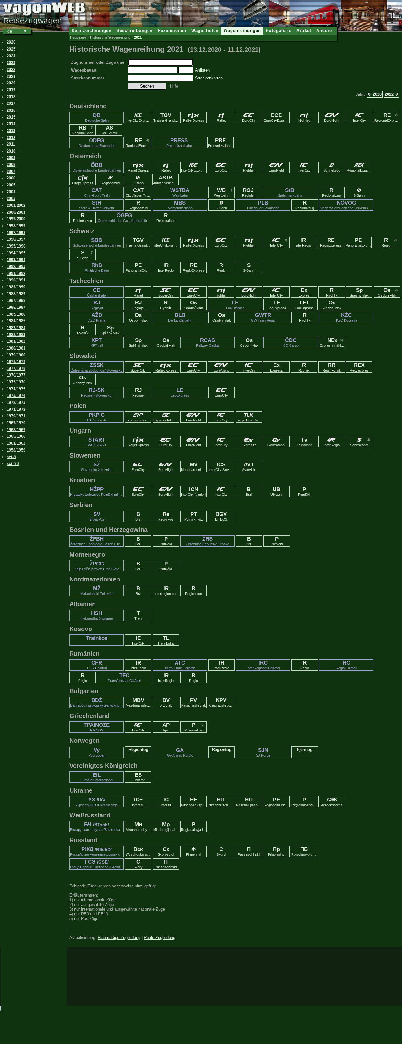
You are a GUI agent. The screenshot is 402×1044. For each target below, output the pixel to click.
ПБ (304, 851)
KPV (221, 702)
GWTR (263, 317)
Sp (359, 292)
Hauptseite (78, 37)
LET (304, 305)
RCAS (207, 342)
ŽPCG (96, 566)
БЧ (97, 827)
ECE (277, 117)
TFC (124, 677)
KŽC (346, 317)
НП (249, 802)
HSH (97, 615)
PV (193, 702)
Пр (276, 851)
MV (194, 467)
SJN (263, 752)
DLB (180, 317)
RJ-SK (97, 392)
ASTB (166, 180)
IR (303, 242)
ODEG (97, 142)
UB (276, 491)
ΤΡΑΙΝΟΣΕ (97, 727)
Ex (304, 292)
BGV (221, 516)
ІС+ (138, 802)
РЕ (277, 802)
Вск (138, 851)
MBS (180, 205)
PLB (263, 205)
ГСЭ (97, 864)
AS (109, 130)
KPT (97, 342)
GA (180, 752)
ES (138, 777)
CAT (97, 192)
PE (359, 242)
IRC (263, 665)
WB (221, 192)
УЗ (96, 802)
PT (193, 516)
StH (96, 205)
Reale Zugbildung (159, 937)
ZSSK (96, 367)
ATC (180, 665)
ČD (97, 292)
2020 (377, 94)
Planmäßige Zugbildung (119, 937)
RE (387, 117)
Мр (166, 827)
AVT (248, 467)
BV (166, 702)
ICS (221, 467)
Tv (304, 442)
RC (346, 665)
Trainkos (96, 638)
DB (97, 117)
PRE (220, 142)
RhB (97, 267)
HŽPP (97, 491)
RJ (97, 305)
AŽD (96, 317)
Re (166, 516)
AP (166, 727)
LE (235, 305)
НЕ (194, 802)
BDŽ (97, 702)
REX (359, 367)
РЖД (97, 851)
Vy (97, 752)
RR (332, 367)
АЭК (332, 802)
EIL (96, 777)
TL (165, 640)
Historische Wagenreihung (110, 37)
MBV (138, 702)
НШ (221, 802)
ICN (193, 491)
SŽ (96, 467)
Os (387, 292)
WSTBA (179, 192)
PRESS (179, 142)
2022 (390, 94)
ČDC (291, 342)
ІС (165, 802)
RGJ (248, 192)
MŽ (96, 591)
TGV (166, 117)
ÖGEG (124, 217)
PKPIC (97, 417)
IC (138, 640)
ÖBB (97, 167)
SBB (97, 242)
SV (96, 516)
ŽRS (207, 541)
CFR (97, 665)
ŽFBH (97, 541)
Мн (138, 827)
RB (82, 130)
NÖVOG (346, 205)
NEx (332, 342)
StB (290, 192)
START (96, 442)
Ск (166, 851)
